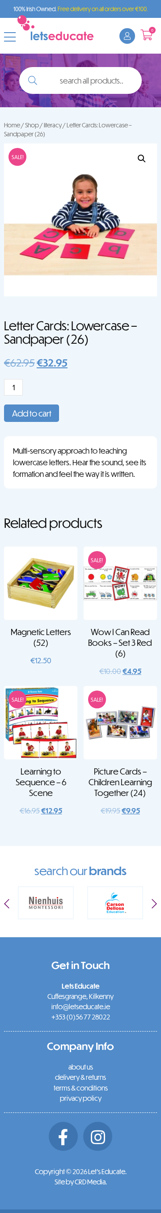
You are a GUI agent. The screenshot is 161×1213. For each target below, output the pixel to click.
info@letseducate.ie (80, 1006)
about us (80, 1067)
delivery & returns (80, 1077)
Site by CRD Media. (81, 1182)
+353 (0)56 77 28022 (80, 1017)
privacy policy (81, 1098)
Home (12, 125)
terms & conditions (81, 1088)
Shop (32, 125)
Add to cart (31, 413)
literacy (53, 125)
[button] (142, 159)
